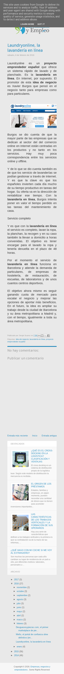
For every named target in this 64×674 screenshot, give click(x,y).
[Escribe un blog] (42, 335)
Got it (41, 24)
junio (19, 607)
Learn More (27, 24)
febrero (20, 623)
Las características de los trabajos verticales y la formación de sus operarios (42, 521)
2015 (16, 651)
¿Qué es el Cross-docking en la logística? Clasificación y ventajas (42, 456)
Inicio (34, 435)
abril (19, 615)
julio (19, 603)
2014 (16, 655)
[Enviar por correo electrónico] (39, 335)
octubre (20, 591)
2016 (16, 583)
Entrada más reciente (17, 435)
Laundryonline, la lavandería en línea (33, 641)
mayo (20, 611)
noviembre (22, 587)
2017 (16, 579)
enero (20, 646)
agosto (20, 599)
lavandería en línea (37, 339)
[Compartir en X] (45, 335)
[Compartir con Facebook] (48, 335)
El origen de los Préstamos (41, 485)
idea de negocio (22, 339)
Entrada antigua (49, 435)
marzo (20, 619)
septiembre (22, 595)
